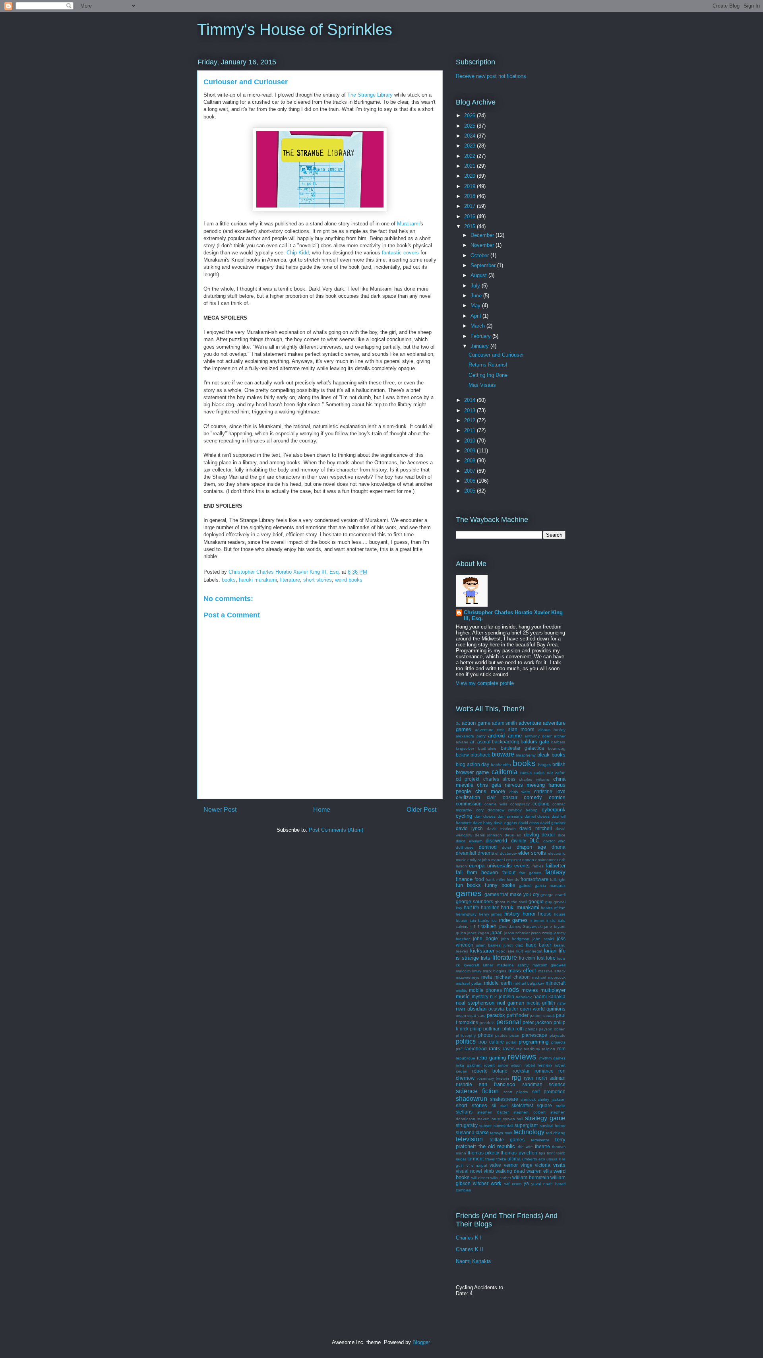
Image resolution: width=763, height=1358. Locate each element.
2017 (470, 206)
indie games (513, 920)
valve (495, 1165)
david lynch (469, 828)
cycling (464, 816)
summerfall (503, 1125)
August (479, 275)
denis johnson (488, 835)
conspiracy (520, 804)
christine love (549, 791)
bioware (503, 754)
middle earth (497, 983)
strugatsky (467, 1125)
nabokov (524, 997)
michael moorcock (548, 977)
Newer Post (219, 809)
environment (546, 859)
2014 (470, 400)
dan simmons (510, 816)
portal (511, 1042)
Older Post (421, 809)
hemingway (466, 914)
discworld (496, 841)
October (480, 255)
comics (557, 797)
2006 (470, 481)
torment (475, 1158)
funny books (500, 885)
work (496, 1183)
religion (548, 1049)
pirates (501, 1035)
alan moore (521, 729)
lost (540, 957)
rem (561, 1048)
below (462, 754)
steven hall (513, 1119)
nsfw (561, 1003)
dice (561, 835)
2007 (470, 471)
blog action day (472, 764)
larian (550, 951)
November (483, 245)
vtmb (489, 1171)
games (469, 893)
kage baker (539, 944)
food (479, 879)
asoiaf (483, 741)
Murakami (408, 224)
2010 (470, 441)
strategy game (545, 1118)
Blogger (421, 1342)
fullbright (557, 879)
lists (485, 958)
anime (515, 736)
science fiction (477, 1091)
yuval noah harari (548, 1183)
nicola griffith (541, 1002)
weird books (348, 580)
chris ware (520, 792)
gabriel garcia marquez (542, 885)
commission (469, 803)
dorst (506, 847)
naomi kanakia (549, 996)
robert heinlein (538, 1065)
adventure (530, 723)
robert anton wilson (503, 1065)
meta (486, 977)
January (480, 346)
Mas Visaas (482, 385)
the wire (525, 1147)
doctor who (554, 841)
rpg (516, 1077)
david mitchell (535, 828)
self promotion (548, 1091)
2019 (470, 186)
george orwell (552, 894)
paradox (496, 1015)
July (476, 286)
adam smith (504, 723)
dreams (486, 853)
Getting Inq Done (488, 375)
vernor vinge (518, 1165)
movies (529, 990)
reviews (521, 1056)
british (558, 764)
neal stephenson (475, 1003)
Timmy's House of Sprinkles (294, 29)
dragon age (531, 847)
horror (529, 914)
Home (321, 809)
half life (472, 907)
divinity (518, 840)
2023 (470, 146)
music (463, 996)
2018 (470, 196)
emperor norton (520, 859)
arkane (462, 742)
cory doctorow (490, 810)
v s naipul (477, 1165)
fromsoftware (534, 879)
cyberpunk (553, 810)
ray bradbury (528, 1049)
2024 (470, 136)
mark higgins (494, 971)
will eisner (480, 1178)
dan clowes (485, 816)
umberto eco (533, 1159)
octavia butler (503, 1008)
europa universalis (490, 866)
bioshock (480, 754)
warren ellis (539, 1171)
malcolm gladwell (549, 965)
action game (476, 723)
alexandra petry (471, 736)
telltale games (507, 1139)
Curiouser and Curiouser (496, 355)
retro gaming (491, 1058)
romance (544, 1070)
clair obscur (502, 797)
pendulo (487, 1022)
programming (533, 1042)
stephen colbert (529, 1112)
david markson (501, 828)
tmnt (551, 1153)
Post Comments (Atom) (336, 830)
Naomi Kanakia (473, 1261)
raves (509, 1048)
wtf (506, 1183)
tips (542, 1153)
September (484, 265)
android (496, 736)
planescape (534, 1035)
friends (513, 879)
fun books (468, 885)
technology (528, 1132)
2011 (470, 430)
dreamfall (466, 853)
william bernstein (530, 1177)
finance (464, 879)
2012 (470, 420)
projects (558, 1042)
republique (465, 1058)
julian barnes (488, 945)
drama (558, 847)
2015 (470, 226)
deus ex (513, 835)
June (477, 296)
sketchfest (522, 1105)
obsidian (476, 1009)
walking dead (510, 1171)
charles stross (499, 779)
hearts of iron (553, 908)
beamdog (556, 748)
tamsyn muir (501, 1133)
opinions (555, 1009)
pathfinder (518, 1015)
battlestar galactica (522, 748)
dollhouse (465, 847)
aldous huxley (551, 730)
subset (485, 1125)
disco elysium (469, 841)
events (522, 866)
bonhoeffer (501, 764)
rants (494, 1048)
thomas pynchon (519, 1152)
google (536, 901)
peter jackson (537, 1022)
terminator (540, 1140)
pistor (514, 1035)
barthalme (487, 748)
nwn (460, 1009)
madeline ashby (513, 965)
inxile (551, 920)
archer (559, 736)
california (504, 771)
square (544, 1105)
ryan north (535, 1078)
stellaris (464, 1111)
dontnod (488, 847)
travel (490, 1159)
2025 (470, 126)
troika (501, 1159)
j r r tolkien (484, 926)
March (478, 326)
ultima (514, 1158)
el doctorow (506, 853)
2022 (470, 156)
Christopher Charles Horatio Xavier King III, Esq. (513, 615)
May (476, 305)
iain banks (480, 920)
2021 (470, 166)
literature (290, 580)
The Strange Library (370, 95)
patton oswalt (542, 1015)
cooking (541, 803)
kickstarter (482, 951)
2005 (470, 491)
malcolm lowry (468, 971)
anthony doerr (538, 736)
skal (503, 1106)
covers (411, 253)
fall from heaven (477, 872)
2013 (470, 410)
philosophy (466, 1035)
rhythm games (552, 1058)
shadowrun (471, 1098)
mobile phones (485, 990)
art (473, 741)
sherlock (528, 1099)
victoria (542, 1165)
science (557, 1084)
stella (560, 1106)
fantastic (392, 253)
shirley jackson (551, 1099)
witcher (480, 1183)
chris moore (490, 791)
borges (544, 764)
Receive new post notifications (491, 76)
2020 (470, 176)
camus (526, 772)
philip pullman (485, 1028)
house (545, 913)
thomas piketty (483, 1152)
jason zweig (541, 933)
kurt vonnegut (529, 951)
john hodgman (515, 939)
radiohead (476, 1048)
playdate (557, 1035)
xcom (516, 1183)
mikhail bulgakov (528, 983)
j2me (503, 926)
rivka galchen (469, 1065)
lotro (551, 957)
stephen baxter (493, 1112)
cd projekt (467, 779)
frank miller (495, 879)
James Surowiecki (525, 926)
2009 (470, 451)
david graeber (552, 823)
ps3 (459, 1049)
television (469, 1139)
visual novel (469, 1171)
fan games (530, 873)
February (481, 336)
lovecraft (471, 965)
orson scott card (471, 1015)
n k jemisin (502, 996)
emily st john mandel (486, 859)
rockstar (521, 1070)
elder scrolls (532, 853)
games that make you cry (511, 894)
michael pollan (469, 983)
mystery (480, 996)
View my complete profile (485, 683)
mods (511, 989)
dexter (548, 834)
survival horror (552, 1125)
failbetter (555, 866)
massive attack (551, 971)
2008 (470, 461)
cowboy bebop (523, 810)
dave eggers (505, 823)
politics (466, 1041)
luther (488, 965)
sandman (532, 1084)
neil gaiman (510, 1003)
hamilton (490, 907)
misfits (461, 990)
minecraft (555, 983)
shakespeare (504, 1099)
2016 (470, 216)
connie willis (495, 804)
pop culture (491, 1041)
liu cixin (527, 957)
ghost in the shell (511, 902)
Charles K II (469, 1249)
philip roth (513, 1028)
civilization (468, 797)
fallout (508, 872)
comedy (533, 797)
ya (526, 1183)
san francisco (497, 1084)
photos (485, 1035)
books (229, 580)
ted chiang (555, 1133)
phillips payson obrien (545, 1029)
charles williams (534, 779)
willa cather (500, 1178)
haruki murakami (258, 580)
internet (537, 920)
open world (532, 1008)
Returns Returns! (488, 365)
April (476, 316)
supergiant (526, 1125)
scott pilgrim (516, 1092)
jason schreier (517, 933)
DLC (534, 841)
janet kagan (478, 933)
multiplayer (552, 990)
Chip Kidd (298, 253)
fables (538, 866)
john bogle (485, 938)
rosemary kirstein (493, 1078)
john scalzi (543, 939)
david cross (528, 823)
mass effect (522, 971)
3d (458, 723)
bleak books (551, 755)
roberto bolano (489, 1070)
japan (496, 932)
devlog (531, 835)
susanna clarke (472, 1132)
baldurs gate (535, 742)
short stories (317, 580)
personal (508, 1021)
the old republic (496, 1146)
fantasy (555, 872)
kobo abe (505, 951)
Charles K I (469, 1238)
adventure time (489, 730)
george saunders (474, 901)
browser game (472, 772)
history (512, 914)
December (483, 235)
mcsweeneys (467, 977)
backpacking (505, 741)
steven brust (489, 1119)
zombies (463, 1190)
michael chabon (512, 977)
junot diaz (513, 945)
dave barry (482, 823)
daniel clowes (537, 816)
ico (494, 920)
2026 (470, 115)
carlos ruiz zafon (549, 772)
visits (559, 1165)
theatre (542, 1146)
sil (494, 1105)
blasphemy (526, 755)
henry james (490, 914)
